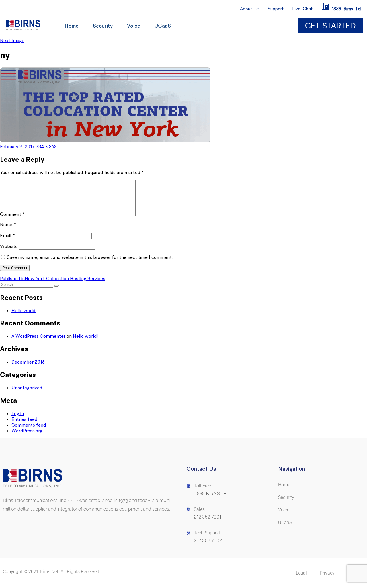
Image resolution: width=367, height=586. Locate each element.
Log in (17, 413)
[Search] (56, 286)
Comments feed (28, 425)
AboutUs (249, 8)
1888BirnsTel (346, 8)
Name (8, 224)
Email (7, 235)
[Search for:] (27, 284)
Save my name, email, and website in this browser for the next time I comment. (90, 257)
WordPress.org (26, 430)
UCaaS (163, 25)
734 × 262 (46, 146)
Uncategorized (26, 387)
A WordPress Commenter (38, 336)
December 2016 (28, 362)
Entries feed (24, 419)
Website (9, 246)
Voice (133, 25)
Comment (12, 214)
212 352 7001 (207, 517)
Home (72, 25)
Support (276, 8)
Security (103, 25)
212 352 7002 (208, 540)
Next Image (12, 40)
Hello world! (23, 310)
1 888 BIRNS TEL (211, 493)
